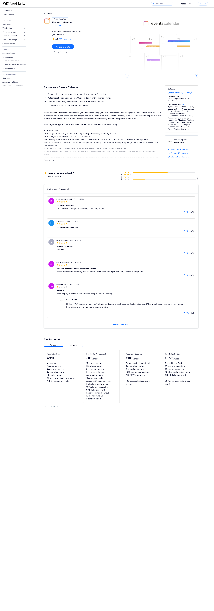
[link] (14, 11)
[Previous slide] (127, 76)
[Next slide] (196, 76)
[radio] (53, 345)
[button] (183, 104)
